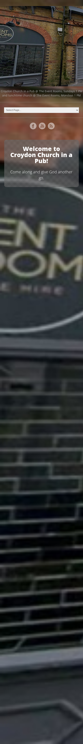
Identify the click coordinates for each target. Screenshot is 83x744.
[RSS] (51, 126)
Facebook (33, 126)
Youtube (42, 126)
